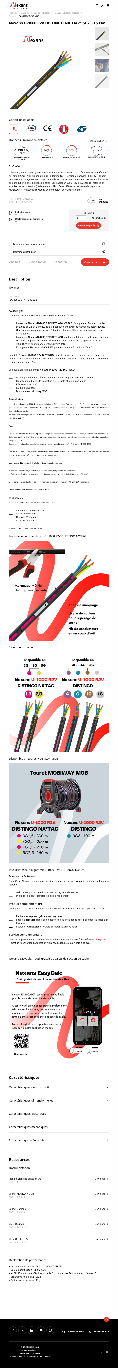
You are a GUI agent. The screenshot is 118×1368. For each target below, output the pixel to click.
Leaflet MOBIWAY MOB (21, 1194)
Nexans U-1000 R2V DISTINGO (24, 16)
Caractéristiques (37, 262)
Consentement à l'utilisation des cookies (30, 1356)
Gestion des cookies (30, 1353)
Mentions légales (30, 1350)
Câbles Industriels (42, 13)
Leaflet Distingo (17, 1209)
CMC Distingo (16, 1224)
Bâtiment (25, 13)
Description (15, 262)
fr (107, 1351)
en (101, 1351)
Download (100, 1179)
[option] (17, 129)
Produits (13, 13)
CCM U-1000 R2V (18, 1239)
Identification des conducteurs (25, 1179)
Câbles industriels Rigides (67, 13)
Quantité (88, 213)
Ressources (60, 262)
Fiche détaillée (97, 141)
